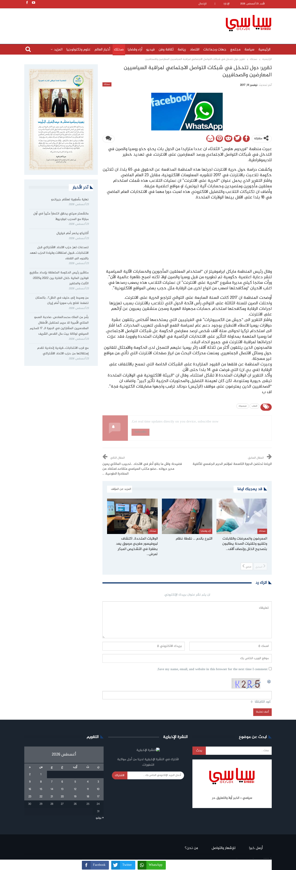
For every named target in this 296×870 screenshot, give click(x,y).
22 (41, 796)
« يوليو (100, 818)
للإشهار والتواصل (223, 848)
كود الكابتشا (263, 702)
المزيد (58, 49)
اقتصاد (194, 49)
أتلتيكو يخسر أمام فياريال (72, 233)
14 (52, 789)
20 (62, 796)
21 (52, 796)
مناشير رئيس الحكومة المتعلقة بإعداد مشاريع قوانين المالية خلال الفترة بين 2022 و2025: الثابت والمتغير (59, 278)
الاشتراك (119, 775)
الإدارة (227, 3)
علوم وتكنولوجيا (78, 49)
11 (88, 789)
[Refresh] (269, 681)
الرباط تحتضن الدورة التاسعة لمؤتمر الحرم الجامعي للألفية (232, 464)
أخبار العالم (102, 49)
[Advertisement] (118, 22)
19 (75, 796)
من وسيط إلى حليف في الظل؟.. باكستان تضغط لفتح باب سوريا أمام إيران (62, 300)
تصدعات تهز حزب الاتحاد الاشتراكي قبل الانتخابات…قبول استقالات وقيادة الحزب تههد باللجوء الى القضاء (59, 253)
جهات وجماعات (214, 49)
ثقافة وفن (166, 49)
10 (98, 789)
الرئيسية (264, 49)
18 (88, 796)
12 (75, 789)
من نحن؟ (191, 848)
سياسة (249, 49)
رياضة (182, 49)
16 (30, 789)
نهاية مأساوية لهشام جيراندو (70, 199)
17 (98, 796)
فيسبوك (243, 406)
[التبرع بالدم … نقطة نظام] (187, 516)
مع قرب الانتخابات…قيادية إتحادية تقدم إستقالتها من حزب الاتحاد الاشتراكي (63, 350)
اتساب (254, 406)
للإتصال (202, 3)
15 (41, 789)
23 (29, 796)
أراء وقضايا (135, 49)
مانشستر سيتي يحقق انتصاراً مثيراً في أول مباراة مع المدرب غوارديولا (61, 216)
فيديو (150, 49)
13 (62, 789)
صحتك (119, 49)
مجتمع (235, 49)
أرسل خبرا (256, 848)
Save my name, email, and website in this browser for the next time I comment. (212, 669)
